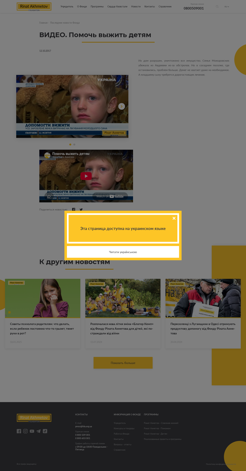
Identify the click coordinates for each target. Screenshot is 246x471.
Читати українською (123, 252)
